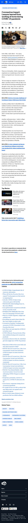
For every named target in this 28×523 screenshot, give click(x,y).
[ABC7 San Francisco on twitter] (6, 504)
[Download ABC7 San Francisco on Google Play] (13, 509)
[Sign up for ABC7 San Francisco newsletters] (13, 504)
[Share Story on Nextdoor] (12, 28)
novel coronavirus (13, 57)
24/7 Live (11, 2)
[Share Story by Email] (16, 28)
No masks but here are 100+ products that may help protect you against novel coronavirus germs (14, 389)
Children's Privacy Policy (6, 515)
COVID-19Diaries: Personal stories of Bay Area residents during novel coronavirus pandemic (14, 335)
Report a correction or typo (8, 399)
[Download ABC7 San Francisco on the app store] (5, 509)
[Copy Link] (19, 28)
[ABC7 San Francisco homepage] (5, 2)
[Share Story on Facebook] (2, 28)
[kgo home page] (3, 483)
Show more (22, 48)
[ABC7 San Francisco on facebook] (2, 504)
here (16, 252)
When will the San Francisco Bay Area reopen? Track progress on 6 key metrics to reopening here (14, 296)
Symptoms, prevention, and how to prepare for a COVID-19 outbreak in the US (13, 379)
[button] (2, 2)
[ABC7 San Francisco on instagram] (10, 504)
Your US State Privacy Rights (17, 515)
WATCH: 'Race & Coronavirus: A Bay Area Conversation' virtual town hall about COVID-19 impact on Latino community (14, 366)
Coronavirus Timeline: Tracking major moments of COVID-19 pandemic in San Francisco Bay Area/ (14, 325)
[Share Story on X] (6, 28)
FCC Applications (4, 518)
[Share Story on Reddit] (9, 28)
